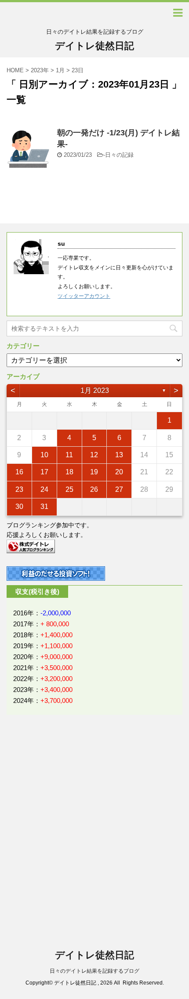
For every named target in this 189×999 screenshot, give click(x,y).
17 (44, 472)
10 (44, 455)
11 (69, 455)
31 (44, 506)
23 (19, 489)
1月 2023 (94, 390)
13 (119, 455)
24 (44, 489)
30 (19, 506)
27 (119, 489)
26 (94, 489)
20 (119, 472)
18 (69, 472)
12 (94, 455)
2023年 (40, 70)
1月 (60, 70)
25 (69, 489)
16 (19, 472)
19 (94, 472)
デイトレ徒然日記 (94, 45)
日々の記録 (119, 155)
